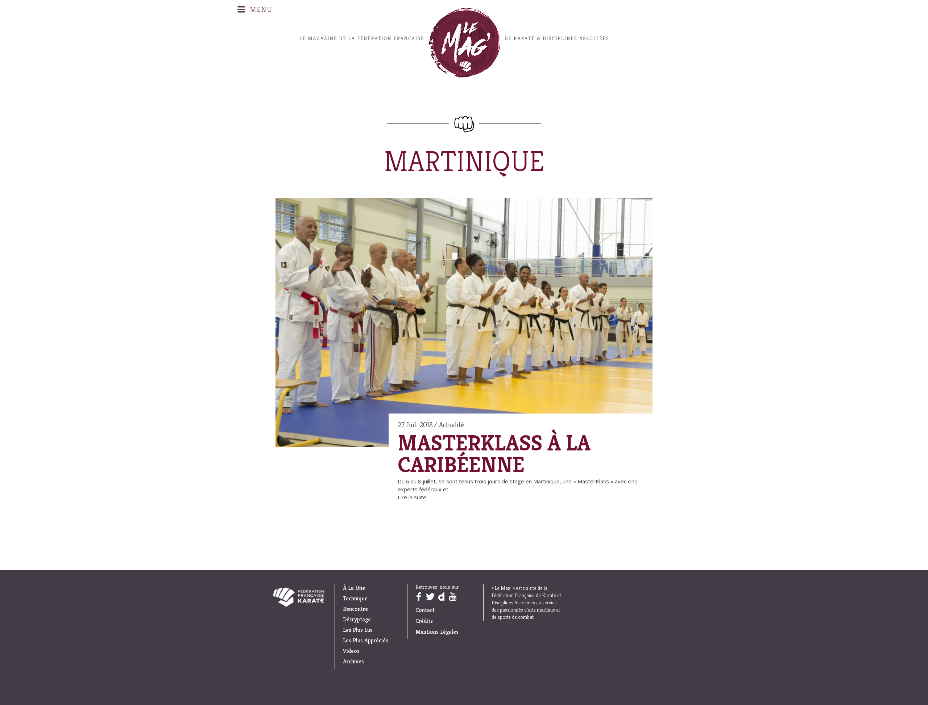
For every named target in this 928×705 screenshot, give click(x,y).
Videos (351, 651)
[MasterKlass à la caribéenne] (464, 324)
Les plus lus (358, 630)
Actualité (451, 424)
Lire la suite (412, 497)
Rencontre (355, 609)
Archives (353, 661)
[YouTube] (452, 596)
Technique (355, 598)
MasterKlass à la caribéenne (494, 454)
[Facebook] (418, 596)
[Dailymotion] (441, 596)
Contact (425, 610)
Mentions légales (437, 631)
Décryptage (357, 619)
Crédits (424, 621)
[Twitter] (430, 596)
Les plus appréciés (365, 640)
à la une (354, 588)
